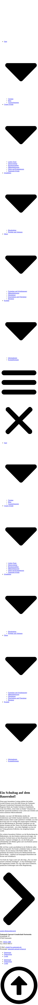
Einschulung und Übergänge (17, 297)
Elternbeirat (12, 295)
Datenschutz (8, 954)
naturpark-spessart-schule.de (17, 949)
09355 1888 (7, 942)
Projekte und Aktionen (15, 232)
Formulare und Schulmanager (17, 291)
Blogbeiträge (12, 230)
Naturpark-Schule (13, 171)
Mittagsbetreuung (13, 167)
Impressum (7, 952)
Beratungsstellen (13, 165)
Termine (10, 99)
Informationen (12, 358)
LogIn (6, 956)
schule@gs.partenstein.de (13, 947)
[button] (19, 401)
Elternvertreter (12, 163)
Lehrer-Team (12, 162)
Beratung (11, 299)
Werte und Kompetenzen (16, 169)
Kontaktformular (13, 360)
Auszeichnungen (13, 102)
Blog (9, 101)
